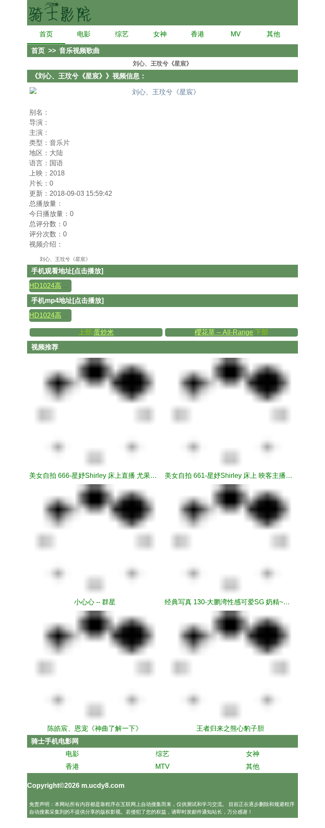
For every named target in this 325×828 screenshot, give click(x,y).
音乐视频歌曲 (79, 50)
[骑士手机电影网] (61, 12)
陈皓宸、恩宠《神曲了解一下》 (94, 728)
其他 (273, 34)
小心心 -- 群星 (95, 602)
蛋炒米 (104, 332)
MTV (162, 766)
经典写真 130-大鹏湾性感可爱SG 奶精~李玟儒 (230, 602)
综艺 (122, 34)
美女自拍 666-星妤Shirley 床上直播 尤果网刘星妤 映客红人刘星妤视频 (94, 475)
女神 (160, 34)
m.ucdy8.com (102, 785)
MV (236, 34)
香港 (197, 34)
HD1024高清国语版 (58, 285)
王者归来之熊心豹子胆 (230, 728)
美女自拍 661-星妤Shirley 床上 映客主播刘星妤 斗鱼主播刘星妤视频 (230, 475)
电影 (84, 34)
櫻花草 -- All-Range (224, 332)
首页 (46, 34)
